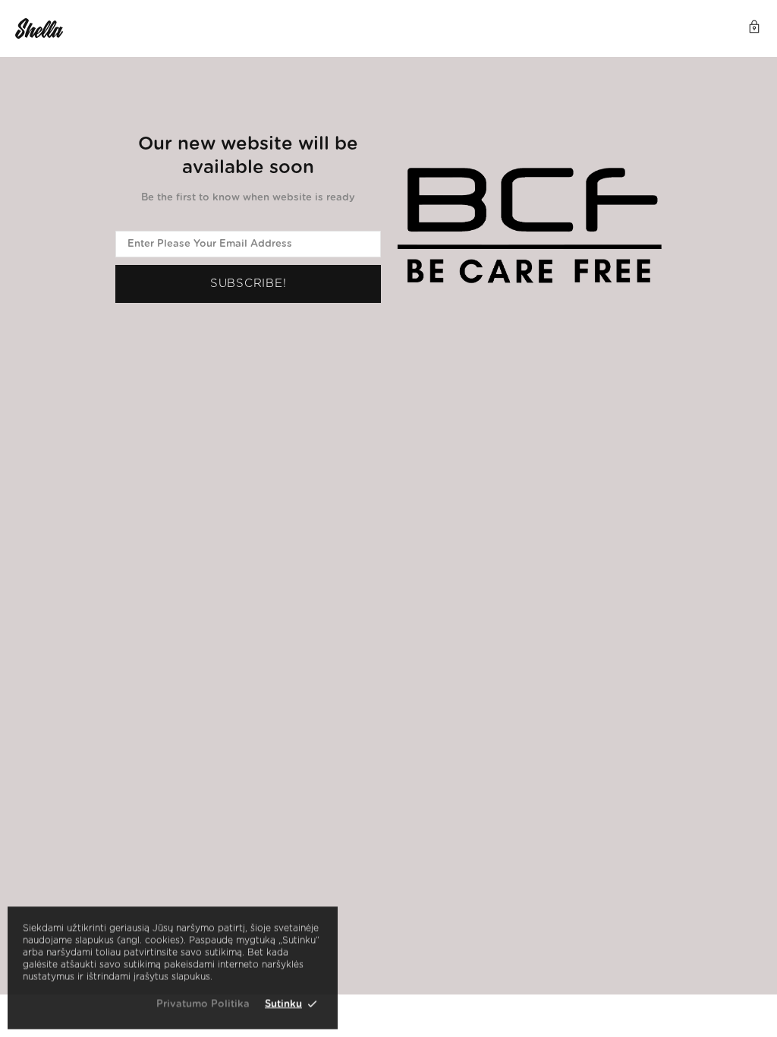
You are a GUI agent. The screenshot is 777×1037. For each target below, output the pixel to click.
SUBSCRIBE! (248, 283)
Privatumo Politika (203, 1004)
